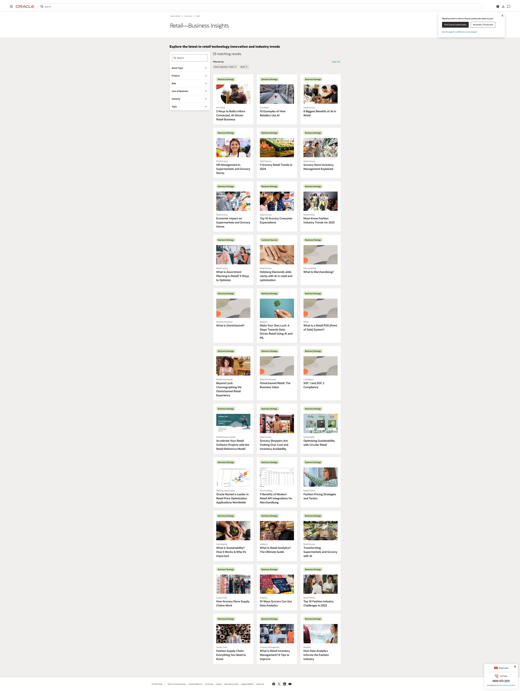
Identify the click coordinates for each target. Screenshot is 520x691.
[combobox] (260, 6)
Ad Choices (209, 684)
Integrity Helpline (247, 684)
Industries (188, 16)
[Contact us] (508, 6)
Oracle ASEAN (175, 16)
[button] (11, 6)
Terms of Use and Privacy (177, 684)
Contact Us (260, 684)
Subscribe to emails (231, 684)
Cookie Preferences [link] (195, 684)
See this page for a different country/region (459, 32)
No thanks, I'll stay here (483, 24)
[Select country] (497, 6)
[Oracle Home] (25, 6)
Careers (218, 684)
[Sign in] (503, 6)
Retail (198, 16)
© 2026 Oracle (157, 684)
